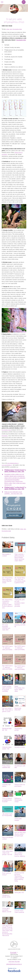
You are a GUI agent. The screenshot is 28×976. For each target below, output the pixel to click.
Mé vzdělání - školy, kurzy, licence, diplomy (20, 854)
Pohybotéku (5, 435)
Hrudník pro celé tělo (20, 766)
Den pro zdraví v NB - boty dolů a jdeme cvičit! (7, 709)
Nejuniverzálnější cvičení (7, 838)
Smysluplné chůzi (21, 40)
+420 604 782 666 (14, 961)
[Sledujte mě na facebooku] (14, 970)
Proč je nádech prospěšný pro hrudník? (7, 800)
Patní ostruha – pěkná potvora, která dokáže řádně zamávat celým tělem (20, 557)
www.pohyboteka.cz (7, 465)
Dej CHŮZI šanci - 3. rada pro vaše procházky (20, 647)
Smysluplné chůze (6, 430)
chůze (7, 29)
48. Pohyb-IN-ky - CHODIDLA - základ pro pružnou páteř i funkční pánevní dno (7, 604)
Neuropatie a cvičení (6, 555)
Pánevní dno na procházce (20, 785)
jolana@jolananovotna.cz (14, 964)
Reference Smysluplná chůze (18, 800)
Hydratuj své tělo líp (20, 625)
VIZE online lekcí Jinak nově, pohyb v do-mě (7, 852)
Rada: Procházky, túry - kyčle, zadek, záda (20, 688)
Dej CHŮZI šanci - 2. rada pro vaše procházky (7, 667)
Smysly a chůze (20, 747)
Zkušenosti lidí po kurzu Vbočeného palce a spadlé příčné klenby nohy (19, 877)
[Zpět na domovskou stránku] (23, 2)
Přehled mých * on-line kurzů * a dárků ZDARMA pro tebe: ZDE (15, 488)
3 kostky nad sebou (6, 785)
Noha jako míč (19, 892)
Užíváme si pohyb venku (6, 896)
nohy (11, 29)
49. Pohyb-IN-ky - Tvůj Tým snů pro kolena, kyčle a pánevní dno (20, 580)
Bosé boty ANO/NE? (18, 709)
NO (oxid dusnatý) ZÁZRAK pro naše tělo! (6, 627)
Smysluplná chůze (17, 29)
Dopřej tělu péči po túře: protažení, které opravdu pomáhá (20, 603)
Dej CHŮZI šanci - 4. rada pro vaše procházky (7, 648)
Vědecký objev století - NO (7, 748)
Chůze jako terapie (18, 819)
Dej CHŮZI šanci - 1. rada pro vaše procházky (20, 667)
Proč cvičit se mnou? (6, 874)
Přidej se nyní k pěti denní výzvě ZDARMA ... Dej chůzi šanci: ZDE (13, 492)
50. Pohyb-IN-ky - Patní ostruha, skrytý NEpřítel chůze (7, 580)
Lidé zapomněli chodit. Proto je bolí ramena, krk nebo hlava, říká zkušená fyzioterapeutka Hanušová (7, 930)
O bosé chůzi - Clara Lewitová (19, 911)
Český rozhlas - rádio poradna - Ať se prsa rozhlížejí (7, 688)
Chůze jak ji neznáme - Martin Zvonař (6, 910)
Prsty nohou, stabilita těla (6, 766)
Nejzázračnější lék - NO (7, 729)
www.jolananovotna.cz (12, 463)
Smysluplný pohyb (18, 729)
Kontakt (13, 952)
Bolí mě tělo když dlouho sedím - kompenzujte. (20, 834)
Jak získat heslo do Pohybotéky (7, 814)
